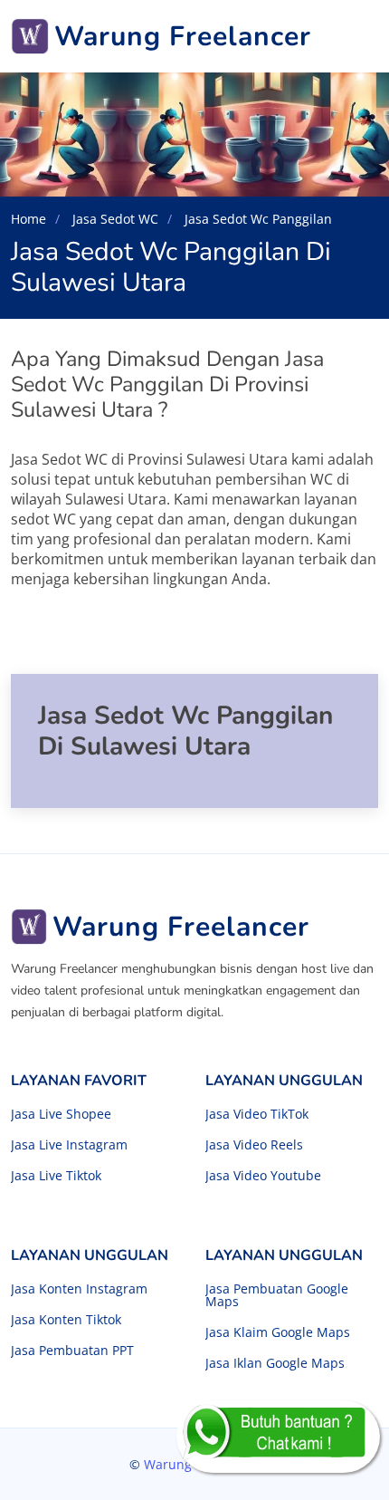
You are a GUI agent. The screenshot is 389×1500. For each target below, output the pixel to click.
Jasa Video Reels (254, 1145)
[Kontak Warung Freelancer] (278, 1436)
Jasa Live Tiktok (56, 1175)
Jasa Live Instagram (69, 1145)
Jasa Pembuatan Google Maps (276, 1295)
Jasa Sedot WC (113, 218)
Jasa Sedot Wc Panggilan (256, 218)
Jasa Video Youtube (263, 1175)
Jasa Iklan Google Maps (275, 1363)
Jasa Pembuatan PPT (72, 1350)
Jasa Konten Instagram (79, 1289)
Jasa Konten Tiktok (66, 1319)
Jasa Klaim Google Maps (277, 1332)
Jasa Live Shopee (61, 1114)
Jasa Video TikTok (256, 1114)
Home (28, 218)
